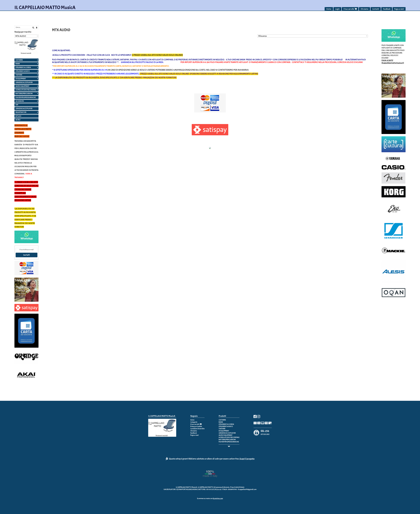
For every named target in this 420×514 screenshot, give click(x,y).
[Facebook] (255, 417)
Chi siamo (364, 9)
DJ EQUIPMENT (21, 79)
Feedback (386, 9)
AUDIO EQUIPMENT (22, 86)
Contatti (375, 9)
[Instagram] (258, 417)
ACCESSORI (20, 101)
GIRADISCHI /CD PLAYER (24, 82)
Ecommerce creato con (210, 498)
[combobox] (312, 35)
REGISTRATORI (21, 112)
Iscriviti (26, 255)
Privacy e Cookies (196, 426)
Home (328, 9)
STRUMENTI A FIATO (23, 71)
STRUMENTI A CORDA (23, 67)
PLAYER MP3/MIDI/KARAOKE (26, 97)
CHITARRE (19, 60)
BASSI (18, 64)
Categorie (193, 422)
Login (337, 9)
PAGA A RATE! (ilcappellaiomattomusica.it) (393, 61)
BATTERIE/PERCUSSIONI (24, 93)
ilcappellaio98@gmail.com (247, 489)
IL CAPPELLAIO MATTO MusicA (44, 7)
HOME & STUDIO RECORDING (26, 90)
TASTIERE (19, 75)
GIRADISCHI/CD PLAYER (24, 108)
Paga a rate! (399, 9)
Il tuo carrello (349, 9)
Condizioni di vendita (197, 429)
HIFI (17, 105)
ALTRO (18, 120)
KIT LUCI (18, 116)
